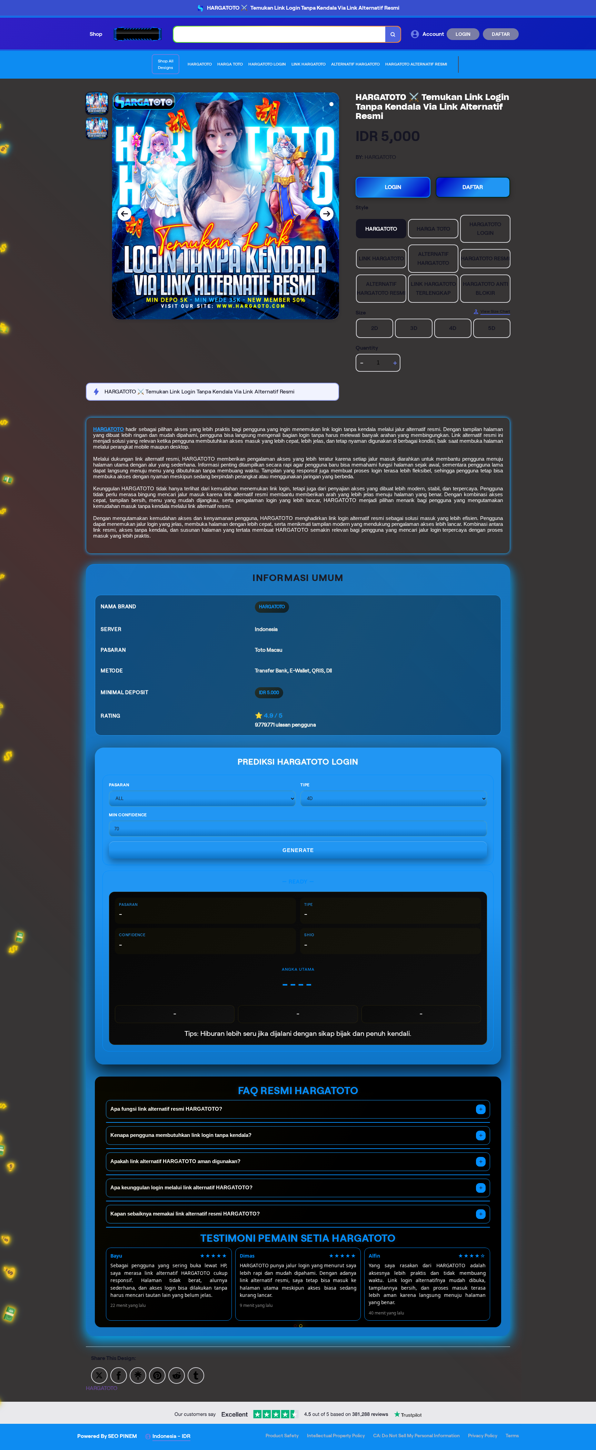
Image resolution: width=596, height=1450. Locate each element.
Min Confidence (128, 814)
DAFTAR (501, 34)
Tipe (305, 784)
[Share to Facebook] (118, 1375)
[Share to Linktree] (138, 1375)
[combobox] (279, 34)
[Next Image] (326, 213)
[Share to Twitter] (99, 1375)
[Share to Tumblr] (196, 1375)
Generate (298, 850)
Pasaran (119, 784)
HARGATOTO (108, 429)
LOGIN (463, 34)
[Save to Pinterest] (157, 1375)
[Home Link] (138, 34)
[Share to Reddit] (176, 1375)
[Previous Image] (124, 213)
